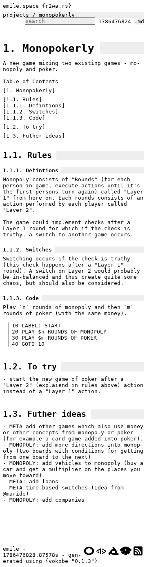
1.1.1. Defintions (34, 105)
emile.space (21, 6)
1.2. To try (24, 127)
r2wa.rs (56, 6)
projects (16, 15)
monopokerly (57, 15)
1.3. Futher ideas (34, 136)
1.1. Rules (22, 99)
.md (139, 21)
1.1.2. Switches (30, 112)
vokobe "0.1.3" (71, 561)
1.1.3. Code (24, 118)
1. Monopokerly (48, 48)
